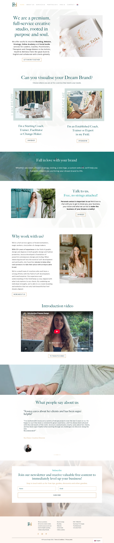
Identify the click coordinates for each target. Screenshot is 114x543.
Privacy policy (69, 539)
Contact (71, 4)
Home (22, 4)
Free (62, 4)
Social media (60, 527)
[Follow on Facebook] (38, 534)
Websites (59, 526)
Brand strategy (60, 522)
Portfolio (51, 4)
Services (40, 4)
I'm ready (80, 214)
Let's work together (32, 60)
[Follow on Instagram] (42, 534)
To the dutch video (57, 356)
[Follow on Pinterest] (46, 534)
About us (30, 4)
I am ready (31, 140)
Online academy (61, 529)
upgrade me (82, 141)
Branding (59, 524)
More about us (19, 294)
